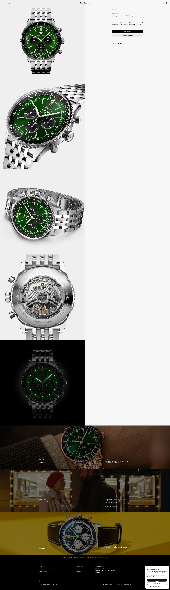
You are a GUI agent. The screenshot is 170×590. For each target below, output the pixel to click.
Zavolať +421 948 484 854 (111, 506)
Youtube (78, 574)
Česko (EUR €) (44, 581)
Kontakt (40, 574)
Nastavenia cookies (118, 584)
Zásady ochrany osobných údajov (154, 586)
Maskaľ (63, 557)
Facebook (78, 571)
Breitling (76, 557)
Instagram (78, 569)
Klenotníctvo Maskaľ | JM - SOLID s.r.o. (51, 584)
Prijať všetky (162, 580)
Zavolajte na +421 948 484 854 (46, 569)
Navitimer (82, 557)
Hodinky (69, 557)
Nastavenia (157, 583)
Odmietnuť (151, 580)
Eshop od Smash (127, 584)
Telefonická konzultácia (127, 35)
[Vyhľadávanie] (163, 3)
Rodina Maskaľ (61, 569)
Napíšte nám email (43, 571)
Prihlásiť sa (97, 572)
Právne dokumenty (107, 584)
